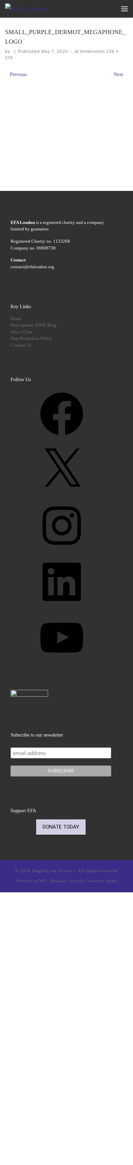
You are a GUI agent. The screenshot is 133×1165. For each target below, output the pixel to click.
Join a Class (21, 331)
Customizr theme (102, 881)
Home (16, 318)
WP (42, 881)
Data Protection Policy (31, 338)
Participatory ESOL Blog (34, 325)
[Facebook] (62, 437)
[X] (62, 493)
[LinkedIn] (62, 605)
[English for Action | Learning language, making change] (26, 8)
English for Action (52, 870)
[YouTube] (62, 661)
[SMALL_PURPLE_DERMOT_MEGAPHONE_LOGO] (66, 123)
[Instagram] (62, 549)
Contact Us (21, 345)
